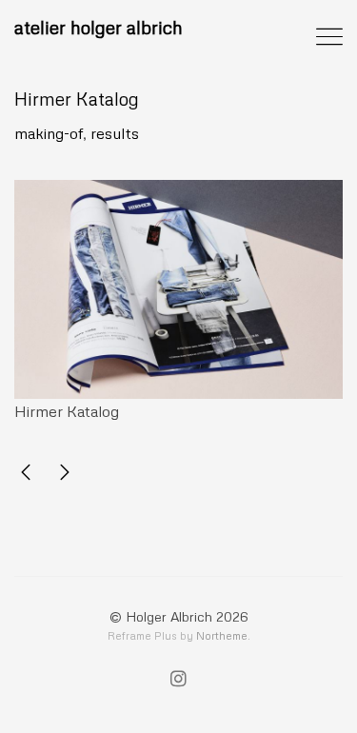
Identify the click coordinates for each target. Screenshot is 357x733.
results (114, 133)
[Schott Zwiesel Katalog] (64, 475)
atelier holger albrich (98, 27)
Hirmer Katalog (76, 98)
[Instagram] (178, 680)
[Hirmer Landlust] (25, 475)
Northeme (222, 636)
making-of (48, 133)
